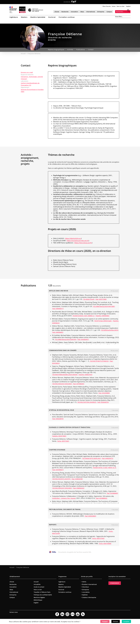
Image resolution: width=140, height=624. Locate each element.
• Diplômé (84, 595)
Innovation (74, 11)
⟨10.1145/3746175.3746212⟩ (99, 361)
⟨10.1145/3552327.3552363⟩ (62, 384)
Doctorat (52, 17)
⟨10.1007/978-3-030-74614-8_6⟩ (104, 468)
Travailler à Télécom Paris (42, 592)
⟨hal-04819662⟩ (57, 332)
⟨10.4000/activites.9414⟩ (109, 330)
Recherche (64, 11)
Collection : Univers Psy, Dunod (63, 498)
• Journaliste (85, 592)
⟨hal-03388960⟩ (112, 493)
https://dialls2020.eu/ (73, 238)
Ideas (82, 11)
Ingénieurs (14, 17)
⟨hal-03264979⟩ (103, 402)
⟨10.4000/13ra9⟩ (88, 299)
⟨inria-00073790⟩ (98, 538)
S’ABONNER (114, 583)
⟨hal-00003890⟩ (90, 516)
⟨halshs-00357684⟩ (59, 436)
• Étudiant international (89, 584)
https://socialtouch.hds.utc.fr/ (78, 241)
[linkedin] (62, 614)
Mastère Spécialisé (37, 17)
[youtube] (78, 614)
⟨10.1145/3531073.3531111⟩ (61, 479)
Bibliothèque (38, 600)
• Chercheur (85, 587)
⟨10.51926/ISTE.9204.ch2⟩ (91, 458)
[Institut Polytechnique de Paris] (35, 11)
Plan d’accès (107, 6)
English (128, 6)
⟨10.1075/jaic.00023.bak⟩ (103, 321)
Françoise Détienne (22, 567)
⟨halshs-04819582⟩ (102, 316)
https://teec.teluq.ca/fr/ (83, 243)
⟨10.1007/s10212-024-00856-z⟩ (83, 316)
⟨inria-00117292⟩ (63, 441)
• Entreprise (85, 589)
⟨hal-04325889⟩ (104, 393)
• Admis (83, 582)
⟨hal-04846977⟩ (58, 309)
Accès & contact (39, 587)
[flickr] (73, 614)
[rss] (83, 614)
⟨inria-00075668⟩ (105, 543)
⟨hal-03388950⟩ (101, 498)
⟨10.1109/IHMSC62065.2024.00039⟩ (65, 375)
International (90, 11)
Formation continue (67, 17)
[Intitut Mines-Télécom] (73, 2)
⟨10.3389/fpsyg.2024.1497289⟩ (104, 306)
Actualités (37, 584)
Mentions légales (39, 597)
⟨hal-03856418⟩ (77, 479)
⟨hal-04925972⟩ (107, 458)
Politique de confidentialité (43, 595)
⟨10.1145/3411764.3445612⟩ (86, 402)
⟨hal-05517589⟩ (101, 299)
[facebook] (57, 614)
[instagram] (67, 614)
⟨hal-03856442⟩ (78, 488)
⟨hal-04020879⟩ (58, 419)
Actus (113, 6)
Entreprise (100, 11)
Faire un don (120, 6)
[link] (73, 238)
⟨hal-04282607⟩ (83, 339)
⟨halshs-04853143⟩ (85, 375)
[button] (104, 621)
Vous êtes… (119, 16)
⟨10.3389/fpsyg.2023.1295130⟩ (65, 339)
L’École (57, 11)
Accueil (12, 567)
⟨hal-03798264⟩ (78, 384)
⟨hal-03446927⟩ (58, 470)
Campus (109, 11)
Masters (24, 17)
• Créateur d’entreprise (88, 597)
